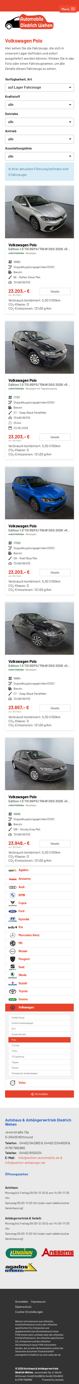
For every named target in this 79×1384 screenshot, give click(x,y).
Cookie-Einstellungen (29, 1312)
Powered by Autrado (53, 1379)
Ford (21, 911)
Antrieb (10, 131)
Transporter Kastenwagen (25, 1073)
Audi (21, 887)
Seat (21, 967)
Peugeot (24, 959)
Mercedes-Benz (28, 935)
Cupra (22, 903)
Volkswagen (26, 1007)
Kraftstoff (12, 96)
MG (20, 943)
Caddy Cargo (18, 1017)
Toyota (22, 991)
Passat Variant (19, 1034)
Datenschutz (23, 1306)
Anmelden (21, 1301)
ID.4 (14, 1028)
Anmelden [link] (41, 1094)
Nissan (22, 951)
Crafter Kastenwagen (22, 1023)
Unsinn (23, 999)
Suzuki (22, 983)
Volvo (22, 1082)
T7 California (18, 1056)
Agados (23, 870)
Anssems (24, 878)
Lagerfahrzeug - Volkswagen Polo (39, 390)
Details (55, 291)
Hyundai (23, 919)
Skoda (22, 975)
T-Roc (14, 1050)
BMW (21, 895)
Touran (15, 1067)
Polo (14, 1039)
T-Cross (15, 1045)
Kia (20, 927)
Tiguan (15, 1062)
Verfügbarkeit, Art (18, 79)
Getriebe (11, 114)
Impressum (38, 1301)
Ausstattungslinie (18, 148)
